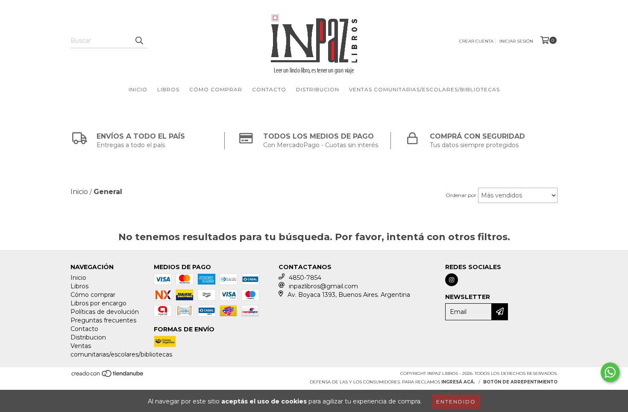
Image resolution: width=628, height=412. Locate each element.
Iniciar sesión (516, 41)
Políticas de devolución (104, 312)
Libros (168, 89)
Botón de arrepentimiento (520, 382)
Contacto (269, 89)
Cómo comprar (215, 89)
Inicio (138, 89)
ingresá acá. (458, 382)
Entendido (456, 401)
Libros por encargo (98, 303)
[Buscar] (138, 40)
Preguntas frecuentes (103, 320)
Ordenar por (461, 195)
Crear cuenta (476, 41)
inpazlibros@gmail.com (323, 286)
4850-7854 (305, 277)
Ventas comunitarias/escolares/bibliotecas (424, 89)
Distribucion (317, 89)
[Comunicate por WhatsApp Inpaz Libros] (610, 372)
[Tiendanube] (107, 376)
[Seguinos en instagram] (451, 279)
